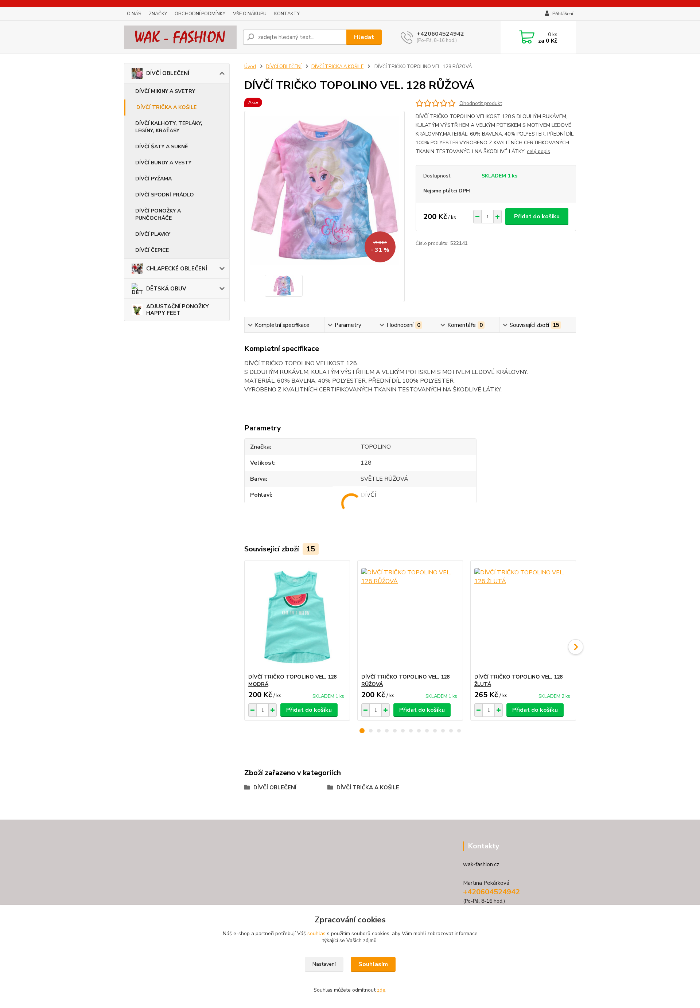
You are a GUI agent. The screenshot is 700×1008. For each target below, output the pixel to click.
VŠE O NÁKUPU (250, 14)
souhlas (316, 933)
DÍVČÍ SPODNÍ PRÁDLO (164, 194)
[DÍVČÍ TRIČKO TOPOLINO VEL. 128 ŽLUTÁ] (523, 617)
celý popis (538, 151)
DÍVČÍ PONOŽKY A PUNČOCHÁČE (158, 214)
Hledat (364, 37)
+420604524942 (440, 34)
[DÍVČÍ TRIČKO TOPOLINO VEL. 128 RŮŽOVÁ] (410, 617)
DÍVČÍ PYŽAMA (153, 178)
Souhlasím (373, 964)
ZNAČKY (158, 14)
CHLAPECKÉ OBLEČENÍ (176, 268)
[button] (362, 730)
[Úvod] (180, 37)
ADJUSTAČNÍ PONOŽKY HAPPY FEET (177, 310)
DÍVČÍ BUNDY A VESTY (163, 162)
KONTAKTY (287, 14)
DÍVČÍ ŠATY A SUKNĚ (161, 146)
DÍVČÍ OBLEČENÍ (167, 73)
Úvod (250, 66)
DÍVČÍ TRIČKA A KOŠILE (166, 107)
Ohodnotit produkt (480, 103)
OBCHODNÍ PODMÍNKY (200, 14)
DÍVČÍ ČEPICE (152, 250)
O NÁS (134, 14)
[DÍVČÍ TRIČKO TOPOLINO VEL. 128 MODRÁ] (297, 617)
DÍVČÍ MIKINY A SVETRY (165, 91)
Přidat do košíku (537, 216)
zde (381, 989)
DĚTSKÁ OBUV (166, 288)
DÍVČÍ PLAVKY (152, 234)
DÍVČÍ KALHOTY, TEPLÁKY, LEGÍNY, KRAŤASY (168, 127)
